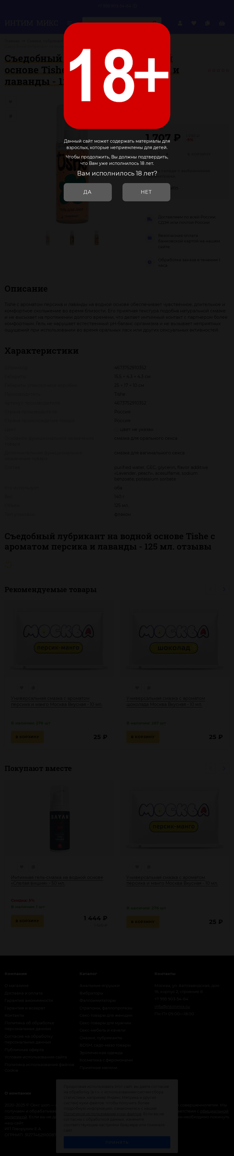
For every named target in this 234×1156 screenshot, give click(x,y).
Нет (146, 192)
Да (87, 192)
